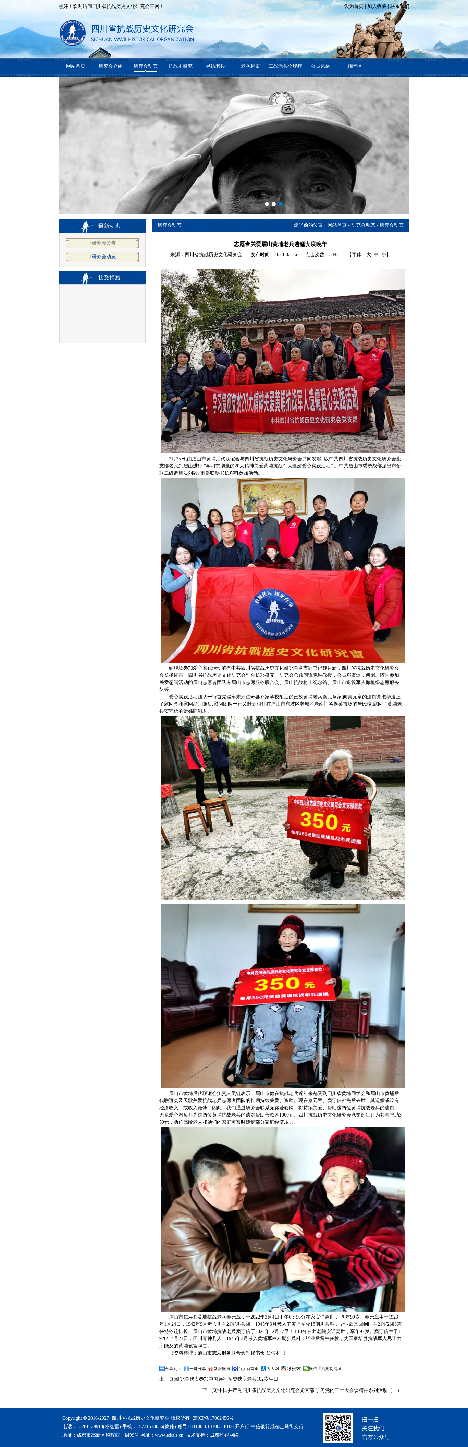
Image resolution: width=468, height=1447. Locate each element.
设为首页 (354, 6)
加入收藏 (376, 6)
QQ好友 (294, 1368)
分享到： (173, 1368)
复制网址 (333, 1368)
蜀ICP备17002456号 (213, 1418)
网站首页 (75, 66)
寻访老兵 (215, 66)
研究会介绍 (111, 66)
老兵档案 (250, 66)
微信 (313, 1368)
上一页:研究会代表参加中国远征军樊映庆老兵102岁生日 (218, 1379)
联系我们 (399, 6)
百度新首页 (248, 1368)
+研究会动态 (102, 256)
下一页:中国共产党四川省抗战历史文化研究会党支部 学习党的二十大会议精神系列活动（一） (302, 1390)
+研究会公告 (102, 243)
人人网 (273, 1368)
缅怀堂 (355, 66)
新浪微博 (222, 1368)
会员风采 (320, 66)
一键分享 (197, 1368)
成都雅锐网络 (224, 1435)
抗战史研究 (181, 66)
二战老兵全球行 (285, 66)
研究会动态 (146, 66)
